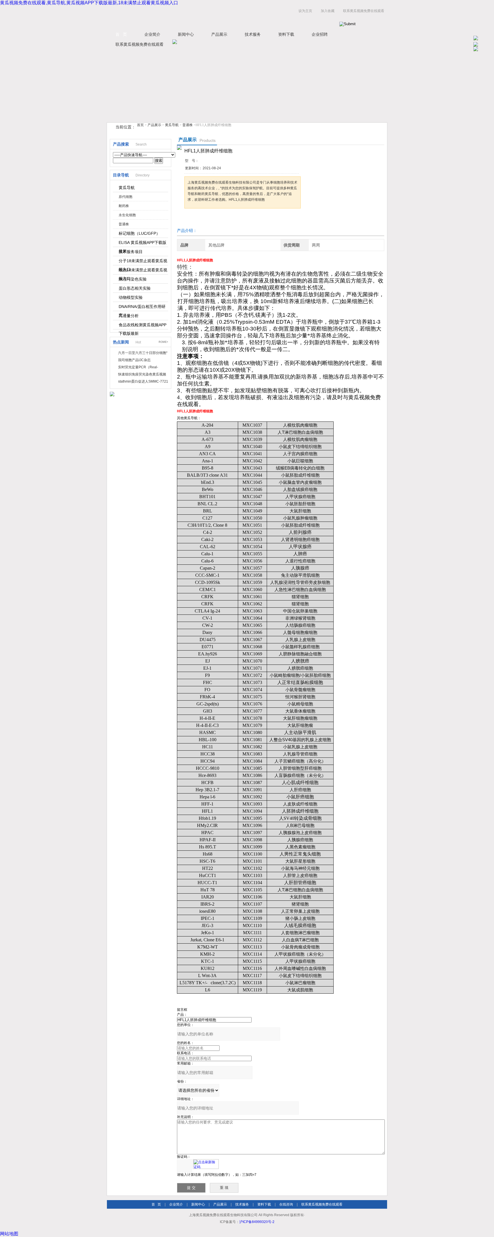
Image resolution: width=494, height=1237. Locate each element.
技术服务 (253, 34)
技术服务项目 (131, 251)
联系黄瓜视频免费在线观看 (363, 11)
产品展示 (219, 34)
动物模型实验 (131, 297)
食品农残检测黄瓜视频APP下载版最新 (142, 326)
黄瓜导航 (172, 125)
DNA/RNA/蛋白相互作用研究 (142, 307)
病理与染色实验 (133, 279)
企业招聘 (320, 34)
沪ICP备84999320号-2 (256, 1222)
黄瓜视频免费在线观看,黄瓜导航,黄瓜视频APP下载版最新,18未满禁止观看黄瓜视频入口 (89, 2)
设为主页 (305, 11)
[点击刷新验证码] (206, 1164)
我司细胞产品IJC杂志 (134, 360)
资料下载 (286, 34)
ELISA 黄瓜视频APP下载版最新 (142, 243)
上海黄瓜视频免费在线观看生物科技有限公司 (178, 16)
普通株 (187, 125)
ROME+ (163, 342)
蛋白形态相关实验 (135, 288)
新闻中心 (186, 34)
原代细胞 (125, 197)
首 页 (121, 34)
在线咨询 (286, 1204)
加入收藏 (327, 11)
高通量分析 (129, 315)
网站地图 (9, 1233)
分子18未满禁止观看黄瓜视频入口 (143, 261)
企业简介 (152, 34)
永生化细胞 (127, 215)
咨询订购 (202, 219)
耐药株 (124, 206)
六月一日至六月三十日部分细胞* (143, 353)
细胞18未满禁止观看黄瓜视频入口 (143, 271)
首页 (140, 125)
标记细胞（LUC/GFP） (139, 233)
